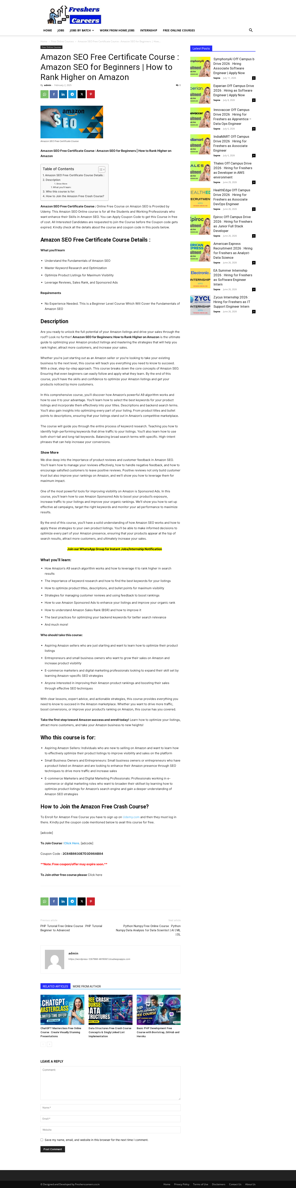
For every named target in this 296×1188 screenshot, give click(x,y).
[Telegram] (72, 94)
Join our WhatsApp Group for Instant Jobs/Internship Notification (114, 549)
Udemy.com (131, 817)
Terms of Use (200, 1184)
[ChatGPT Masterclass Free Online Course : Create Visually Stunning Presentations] (62, 1010)
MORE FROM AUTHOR (87, 986)
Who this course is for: (60, 191)
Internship (148, 30)
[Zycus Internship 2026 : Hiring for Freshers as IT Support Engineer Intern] (200, 305)
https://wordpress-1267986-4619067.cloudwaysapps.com (99, 959)
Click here (94, 875)
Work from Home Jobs (117, 30)
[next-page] (49, 1044)
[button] (251, 31)
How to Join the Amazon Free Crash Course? (75, 196)
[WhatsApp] (44, 94)
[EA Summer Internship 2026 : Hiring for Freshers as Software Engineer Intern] (200, 278)
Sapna (216, 77)
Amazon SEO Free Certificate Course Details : (74, 175)
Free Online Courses (179, 30)
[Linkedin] (63, 94)
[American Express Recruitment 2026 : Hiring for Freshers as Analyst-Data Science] (200, 251)
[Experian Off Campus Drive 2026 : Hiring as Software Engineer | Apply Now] (200, 94)
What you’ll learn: (62, 187)
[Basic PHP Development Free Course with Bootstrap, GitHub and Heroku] (159, 1010)
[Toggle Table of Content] (99, 169)
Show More (61, 183)
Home (47, 30)
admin (47, 85)
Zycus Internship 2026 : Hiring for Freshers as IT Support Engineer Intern (231, 301)
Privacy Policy (181, 1184)
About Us (250, 1184)
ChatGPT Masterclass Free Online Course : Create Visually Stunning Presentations (60, 1032)
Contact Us (235, 1184)
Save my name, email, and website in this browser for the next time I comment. (96, 1139)
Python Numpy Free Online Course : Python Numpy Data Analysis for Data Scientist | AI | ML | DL (148, 930)
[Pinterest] (91, 94)
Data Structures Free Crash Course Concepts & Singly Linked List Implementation (110, 1032)
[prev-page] (43, 1044)
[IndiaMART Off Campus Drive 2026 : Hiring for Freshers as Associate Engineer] (200, 144)
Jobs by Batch (80, 30)
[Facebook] (54, 94)
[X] (82, 94)
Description (53, 179)
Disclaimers (218, 1184)
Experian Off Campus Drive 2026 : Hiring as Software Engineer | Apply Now (233, 90)
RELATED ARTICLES (55, 986)
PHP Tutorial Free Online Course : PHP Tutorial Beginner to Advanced (71, 928)
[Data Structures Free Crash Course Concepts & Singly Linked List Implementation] (110, 1010)
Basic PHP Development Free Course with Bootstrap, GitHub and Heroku (158, 1032)
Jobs (61, 30)
